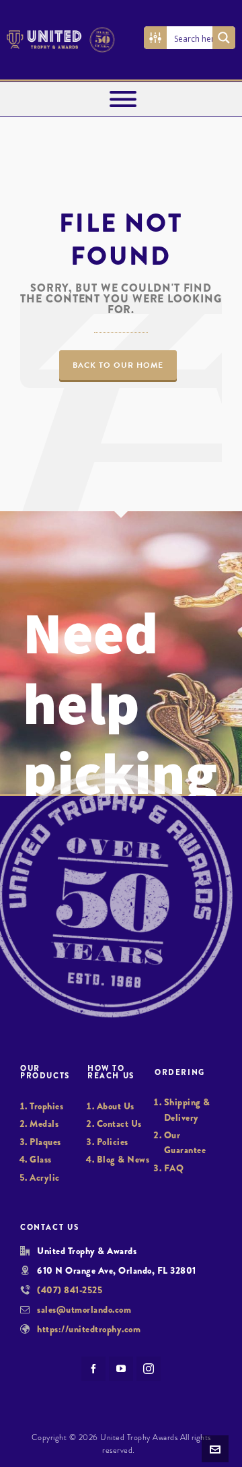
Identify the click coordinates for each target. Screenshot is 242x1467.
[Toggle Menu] (123, 99)
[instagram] (148, 1369)
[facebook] (93, 1369)
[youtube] (121, 1369)
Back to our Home (118, 365)
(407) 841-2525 (69, 1290)
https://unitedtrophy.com (88, 1329)
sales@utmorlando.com (84, 1309)
